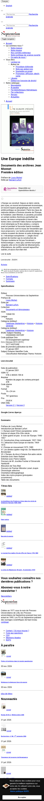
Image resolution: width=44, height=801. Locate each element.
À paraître (15, 87)
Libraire (14, 78)
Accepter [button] (22, 797)
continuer (5, 622)
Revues (14, 94)
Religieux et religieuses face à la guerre (14, 682)
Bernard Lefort (15, 180)
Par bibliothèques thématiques (24, 90)
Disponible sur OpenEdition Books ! (27, 189)
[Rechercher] (2, 10)
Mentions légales (13, 638)
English (9, 6)
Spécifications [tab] (12, 276)
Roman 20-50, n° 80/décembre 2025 (12, 715)
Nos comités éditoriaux (21, 53)
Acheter (4, 265)
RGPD (8, 640)
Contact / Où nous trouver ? (17, 631)
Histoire (30, 323)
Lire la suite (6, 254)
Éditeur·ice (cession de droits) (23, 80)
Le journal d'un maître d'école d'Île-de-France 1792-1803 (19, 553)
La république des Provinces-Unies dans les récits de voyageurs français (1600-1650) (18, 502)
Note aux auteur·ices (24, 69)
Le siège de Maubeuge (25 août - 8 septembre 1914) (18, 570)
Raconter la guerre (7, 536)
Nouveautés (16, 85)
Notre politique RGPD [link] (19, 791)
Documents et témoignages (18, 309)
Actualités (15, 97)
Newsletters (6, 596)
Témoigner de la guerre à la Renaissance (14, 757)
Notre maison (16, 48)
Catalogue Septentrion (15, 323)
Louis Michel (16, 177)
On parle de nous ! (18, 57)
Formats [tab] (9, 279)
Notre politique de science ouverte (25, 55)
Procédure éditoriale (24, 67)
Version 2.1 (11, 405)
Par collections (17, 92)
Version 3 (20, 405)
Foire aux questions (14, 633)
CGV (8, 635)
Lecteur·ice (15, 62)
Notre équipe (16, 50)
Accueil (9, 43)
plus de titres (6, 694)
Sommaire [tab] (10, 281)
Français (5, 1)
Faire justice (5, 519)
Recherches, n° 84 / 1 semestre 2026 (13, 736)
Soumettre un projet (24, 71)
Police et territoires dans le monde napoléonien (17, 661)
